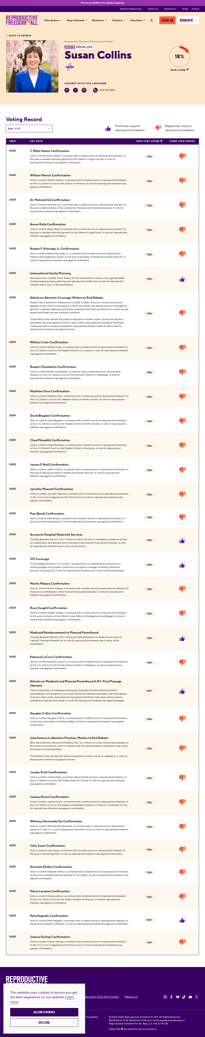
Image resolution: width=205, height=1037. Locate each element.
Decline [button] (44, 1023)
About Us (153, 8)
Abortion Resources (130, 8)
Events (195, 8)
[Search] (151, 21)
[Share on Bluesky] (177, 997)
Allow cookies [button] (44, 1012)
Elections (98, 20)
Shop (185, 8)
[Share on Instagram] (165, 997)
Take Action (51, 20)
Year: (10, 128)
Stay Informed (75, 20)
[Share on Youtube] (190, 997)
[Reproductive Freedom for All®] (22, 20)
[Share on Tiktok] (184, 997)
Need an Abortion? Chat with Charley (96, 996)
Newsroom (170, 8)
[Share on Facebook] (171, 997)
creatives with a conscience (142, 1029)
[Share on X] (196, 997)
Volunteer (136, 20)
